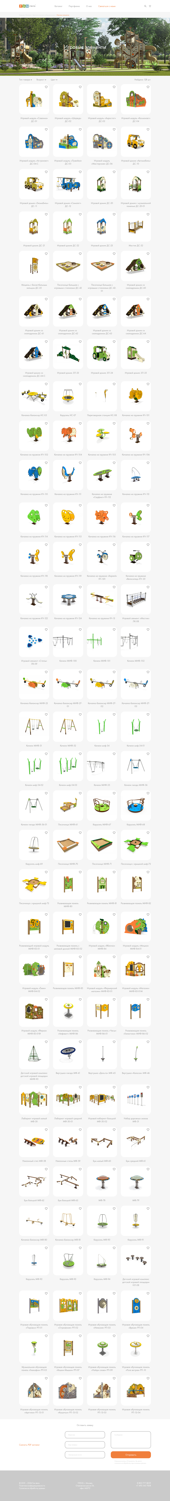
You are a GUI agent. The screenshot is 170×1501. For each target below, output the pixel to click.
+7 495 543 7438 (143, 1485)
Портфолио (74, 6)
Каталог (58, 6)
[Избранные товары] (150, 6)
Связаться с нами (107, 6)
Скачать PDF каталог (29, 1444)
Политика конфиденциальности (32, 1485)
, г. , (85, 1485)
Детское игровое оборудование (44, 15)
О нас (89, 6)
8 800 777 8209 (144, 1483)
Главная (21, 15)
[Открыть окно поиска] (145, 6)
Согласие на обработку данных (32, 1488)
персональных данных (138, 1463)
